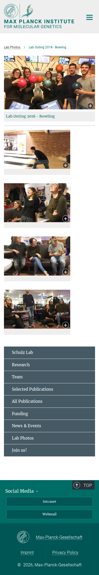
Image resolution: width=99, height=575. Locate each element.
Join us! (19, 450)
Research (21, 364)
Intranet (49, 501)
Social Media (20, 491)
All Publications (27, 401)
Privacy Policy (65, 552)
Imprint (27, 552)
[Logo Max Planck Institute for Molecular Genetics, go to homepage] (39, 16)
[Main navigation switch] (89, 17)
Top (87, 485)
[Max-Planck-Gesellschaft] (26, 537)
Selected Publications (32, 389)
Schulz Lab (22, 352)
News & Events (26, 425)
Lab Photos (23, 438)
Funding (20, 413)
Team (17, 376)
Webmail (49, 514)
